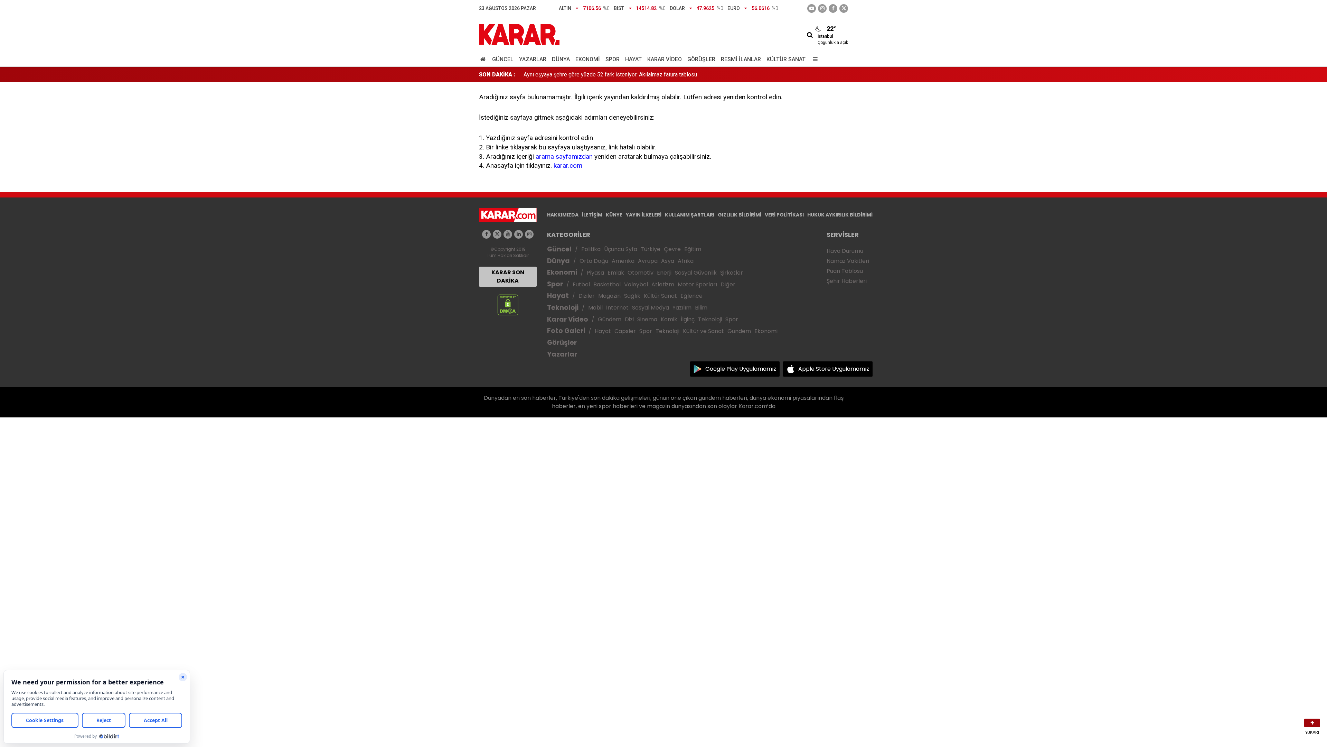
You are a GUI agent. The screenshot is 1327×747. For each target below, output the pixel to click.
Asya (667, 261)
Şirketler (731, 273)
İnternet (617, 308)
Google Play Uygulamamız (740, 369)
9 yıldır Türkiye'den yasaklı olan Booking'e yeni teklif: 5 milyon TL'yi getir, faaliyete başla (629, 74)
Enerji (664, 273)
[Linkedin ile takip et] (518, 234)
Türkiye (650, 249)
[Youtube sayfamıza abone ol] (507, 234)
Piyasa (595, 273)
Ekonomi (587, 59)
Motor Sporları (697, 284)
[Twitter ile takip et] (843, 8)
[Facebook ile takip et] (833, 8)
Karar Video (664, 59)
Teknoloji (562, 307)
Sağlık (632, 296)
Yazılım (681, 308)
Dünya (561, 59)
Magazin (609, 296)
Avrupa (648, 261)
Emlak (616, 273)
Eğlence (691, 296)
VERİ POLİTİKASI (784, 214)
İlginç (688, 319)
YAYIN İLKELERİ (643, 214)
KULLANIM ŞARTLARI (689, 214)
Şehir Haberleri (847, 281)
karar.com (568, 165)
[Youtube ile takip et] (811, 8)
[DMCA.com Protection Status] (507, 304)
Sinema (647, 319)
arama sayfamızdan (564, 156)
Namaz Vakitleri (848, 261)
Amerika (623, 261)
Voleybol (636, 284)
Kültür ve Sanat (703, 331)
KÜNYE (614, 214)
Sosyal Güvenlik (696, 273)
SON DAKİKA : (497, 74)
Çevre (672, 249)
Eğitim (692, 249)
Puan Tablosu (845, 271)
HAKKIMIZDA (562, 214)
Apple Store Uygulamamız (833, 369)
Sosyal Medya (650, 308)
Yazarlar (532, 59)
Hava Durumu (845, 251)
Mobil (595, 308)
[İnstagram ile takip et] (822, 8)
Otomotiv (640, 273)
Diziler (586, 296)
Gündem (609, 319)
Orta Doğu (594, 261)
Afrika (686, 261)
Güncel (503, 59)
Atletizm (662, 284)
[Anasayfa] (484, 59)
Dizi (629, 319)
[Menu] (813, 59)
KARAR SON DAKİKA (507, 276)
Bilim (701, 308)
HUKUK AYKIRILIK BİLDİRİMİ (840, 214)
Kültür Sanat (786, 59)
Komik (669, 319)
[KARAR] (519, 34)
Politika (591, 249)
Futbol (581, 284)
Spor (612, 59)
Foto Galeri (566, 330)
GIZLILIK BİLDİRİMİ (739, 214)
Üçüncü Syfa (620, 249)
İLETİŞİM (592, 214)
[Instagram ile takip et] (529, 234)
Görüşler (701, 59)
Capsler (625, 331)
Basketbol (607, 284)
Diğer (728, 284)
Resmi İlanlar (741, 59)
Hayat (633, 59)
